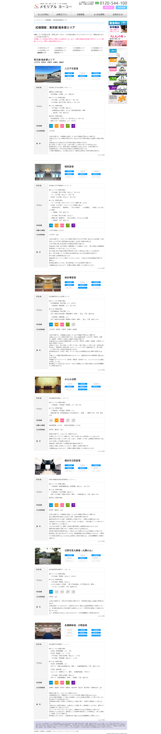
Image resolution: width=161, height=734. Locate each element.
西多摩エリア (58, 52)
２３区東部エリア (60, 48)
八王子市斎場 (71, 68)
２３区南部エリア (97, 48)
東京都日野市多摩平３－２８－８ (59, 569)
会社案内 (36, 731)
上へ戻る (76, 731)
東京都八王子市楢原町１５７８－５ (60, 185)
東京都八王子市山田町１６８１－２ (60, 87)
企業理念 (42, 731)
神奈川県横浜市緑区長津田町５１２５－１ (62, 479)
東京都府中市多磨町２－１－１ (59, 644)
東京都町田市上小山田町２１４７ (59, 296)
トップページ (38, 20)
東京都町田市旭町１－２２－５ (59, 398)
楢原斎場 (69, 166)
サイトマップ (69, 731)
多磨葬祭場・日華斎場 (76, 625)
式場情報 (48, 20)
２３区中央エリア (43, 48)
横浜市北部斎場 (69, 425)
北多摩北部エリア (60, 50)
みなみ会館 (70, 379)
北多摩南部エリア (79, 50)
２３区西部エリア (79, 48)
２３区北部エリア (43, 50)
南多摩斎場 (70, 277)
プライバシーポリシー (58, 731)
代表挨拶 (48, 731)
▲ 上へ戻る (101, 155)
